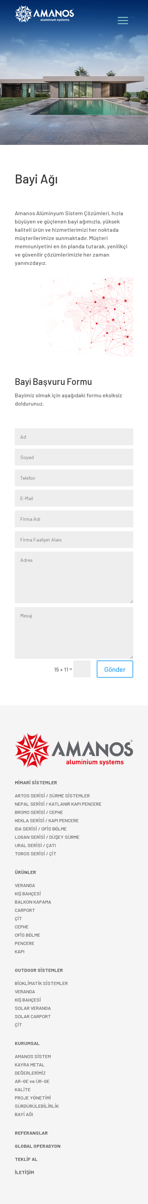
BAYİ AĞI (24, 1114)
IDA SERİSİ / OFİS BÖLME (41, 829)
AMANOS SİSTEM (33, 1056)
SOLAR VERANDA (33, 1008)
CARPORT (25, 910)
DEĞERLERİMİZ (30, 1073)
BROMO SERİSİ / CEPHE (39, 812)
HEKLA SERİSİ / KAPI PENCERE (47, 820)
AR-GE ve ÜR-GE (32, 1081)
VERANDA (25, 885)
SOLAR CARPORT (33, 1016)
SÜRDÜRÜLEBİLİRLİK (37, 1106)
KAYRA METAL (30, 1064)
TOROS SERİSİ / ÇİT (35, 853)
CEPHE (22, 926)
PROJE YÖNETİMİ (33, 1098)
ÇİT (18, 918)
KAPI (19, 951)
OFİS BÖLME (27, 935)
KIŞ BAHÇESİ (28, 893)
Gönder (115, 669)
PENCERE (24, 943)
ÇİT (18, 1024)
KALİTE (23, 1089)
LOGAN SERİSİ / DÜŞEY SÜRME (47, 837)
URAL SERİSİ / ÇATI (35, 845)
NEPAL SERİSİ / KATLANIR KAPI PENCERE (58, 804)
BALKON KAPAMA (33, 902)
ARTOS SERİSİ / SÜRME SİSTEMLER (52, 795)
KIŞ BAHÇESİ (28, 1000)
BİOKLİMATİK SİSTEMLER (41, 983)
